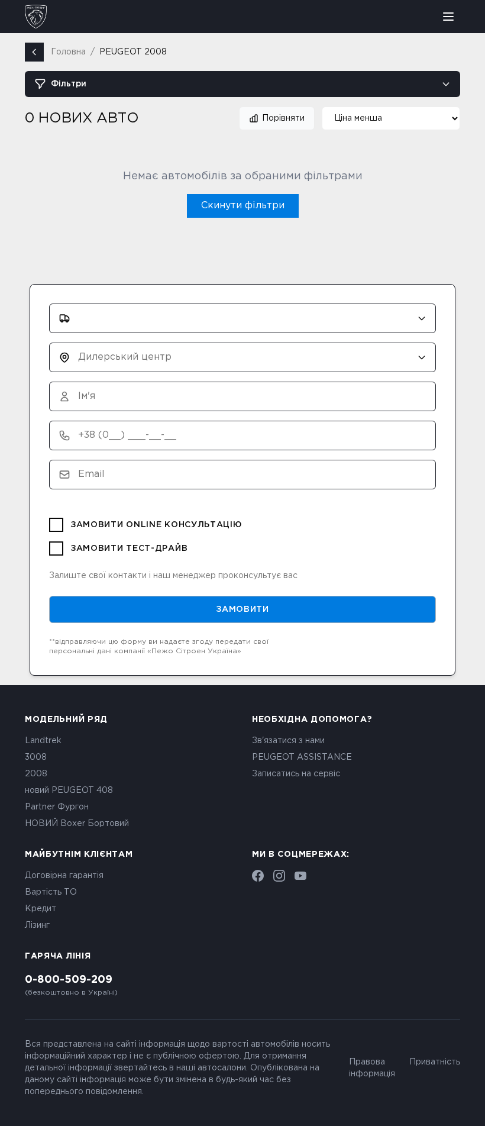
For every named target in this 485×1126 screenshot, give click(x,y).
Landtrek (43, 740)
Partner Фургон (57, 807)
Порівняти (283, 118)
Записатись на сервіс (296, 773)
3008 (36, 757)
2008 (36, 773)
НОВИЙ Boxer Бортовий (77, 823)
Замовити (242, 609)
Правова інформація (372, 1068)
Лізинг (37, 925)
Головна (68, 52)
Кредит (40, 908)
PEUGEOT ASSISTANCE (302, 757)
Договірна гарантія (64, 875)
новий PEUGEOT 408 (69, 790)
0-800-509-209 (68, 980)
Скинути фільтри (242, 205)
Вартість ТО (51, 892)
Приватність (434, 1062)
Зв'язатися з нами (288, 740)
